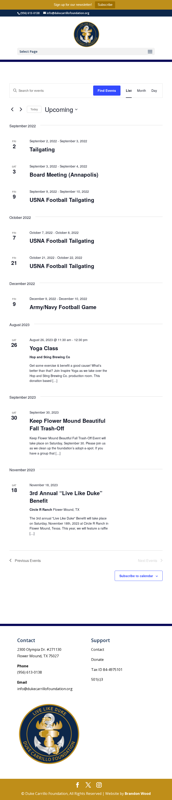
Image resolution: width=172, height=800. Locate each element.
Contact (97, 649)
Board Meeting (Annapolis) (64, 174)
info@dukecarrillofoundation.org (45, 688)
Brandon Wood (138, 793)
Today (34, 109)
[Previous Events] (12, 109)
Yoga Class (44, 348)
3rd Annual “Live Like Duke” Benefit (66, 496)
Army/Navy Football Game (63, 307)
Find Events (107, 90)
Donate (97, 659)
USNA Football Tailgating (62, 199)
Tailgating (42, 149)
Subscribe (105, 4)
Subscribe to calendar (136, 576)
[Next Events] (21, 109)
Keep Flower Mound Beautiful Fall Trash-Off (67, 424)
